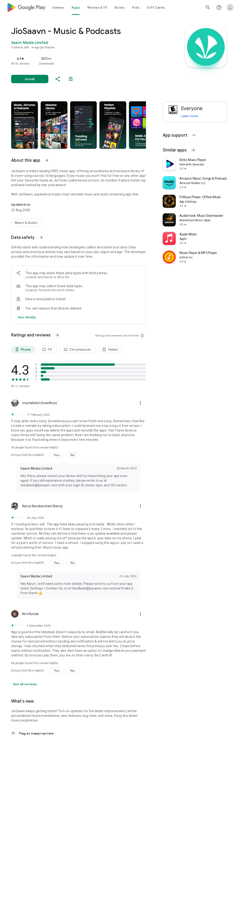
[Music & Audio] (26, 222)
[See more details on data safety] (27, 317)
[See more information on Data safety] (41, 237)
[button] (24, 125)
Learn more (189, 116)
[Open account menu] (230, 7)
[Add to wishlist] (70, 79)
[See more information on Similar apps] (193, 150)
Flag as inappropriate (32, 733)
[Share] (57, 79)
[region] (85, 61)
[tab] (58, 7)
